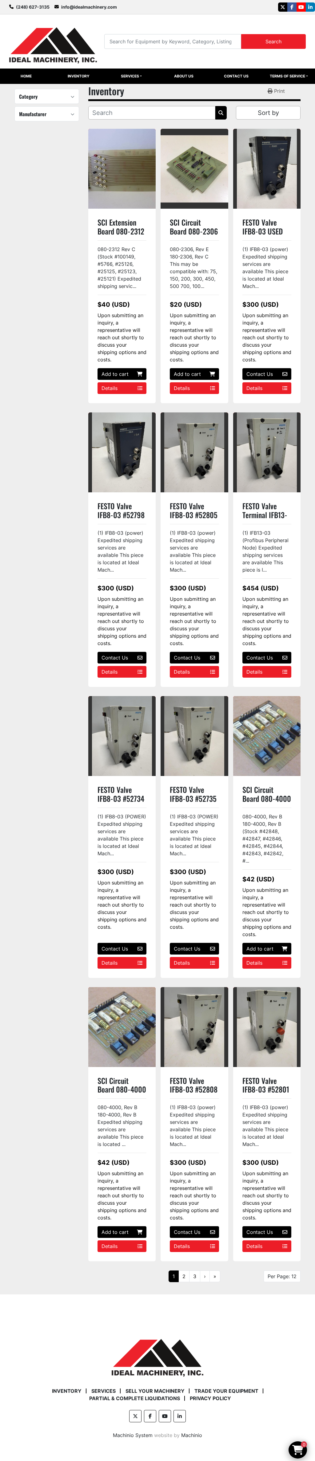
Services (130, 76)
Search (273, 41)
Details (110, 388)
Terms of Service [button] (287, 76)
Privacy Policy (210, 1398)
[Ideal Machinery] (157, 1353)
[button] (131, 76)
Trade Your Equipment (226, 1391)
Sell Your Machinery (155, 1391)
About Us (183, 76)
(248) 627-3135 (33, 7)
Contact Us (236, 76)
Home (26, 76)
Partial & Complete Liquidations (134, 1398)
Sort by (268, 112)
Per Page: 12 (282, 1276)
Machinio (191, 1435)
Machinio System (133, 1435)
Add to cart (115, 374)
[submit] (221, 113)
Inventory (79, 76)
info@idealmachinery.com (89, 7)
